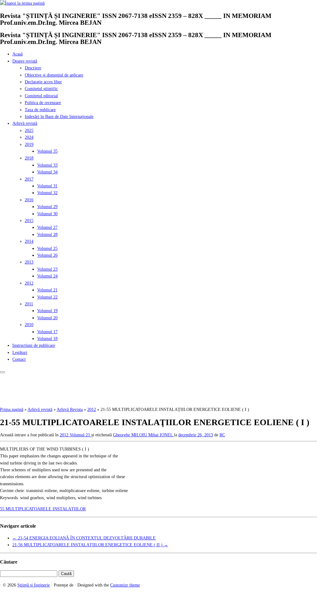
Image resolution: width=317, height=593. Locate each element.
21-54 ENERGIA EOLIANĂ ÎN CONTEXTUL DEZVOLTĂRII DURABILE (84, 538)
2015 (29, 220)
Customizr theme (125, 585)
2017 (29, 179)
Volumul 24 (47, 276)
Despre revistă (24, 61)
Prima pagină (11, 409)
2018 (29, 158)
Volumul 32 (47, 192)
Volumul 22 (47, 297)
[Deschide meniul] (2, 372)
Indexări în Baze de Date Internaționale (59, 116)
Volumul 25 (47, 248)
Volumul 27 (47, 227)
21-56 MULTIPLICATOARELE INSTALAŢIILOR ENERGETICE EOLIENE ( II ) (90, 545)
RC (222, 435)
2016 (29, 200)
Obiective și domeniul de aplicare (54, 75)
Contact (19, 359)
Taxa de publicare (40, 109)
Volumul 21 (47, 290)
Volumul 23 (47, 269)
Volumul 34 (47, 172)
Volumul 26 (47, 255)
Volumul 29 (47, 206)
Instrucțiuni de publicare (33, 345)
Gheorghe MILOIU (130, 435)
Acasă (17, 54)
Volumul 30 (47, 213)
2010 (29, 324)
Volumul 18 (47, 338)
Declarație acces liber (43, 82)
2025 (29, 130)
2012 (29, 283)
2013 (29, 262)
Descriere (33, 68)
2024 (29, 137)
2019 (29, 144)
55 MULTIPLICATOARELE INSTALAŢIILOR (43, 509)
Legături (19, 352)
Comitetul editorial (41, 96)
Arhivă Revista (70, 409)
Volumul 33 (47, 165)
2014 (29, 241)
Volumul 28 (47, 234)
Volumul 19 (47, 310)
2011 (29, 304)
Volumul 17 (47, 331)
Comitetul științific (41, 88)
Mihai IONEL (161, 435)
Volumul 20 (47, 318)
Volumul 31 (47, 186)
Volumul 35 (47, 151)
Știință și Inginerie (33, 585)
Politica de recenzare (43, 102)
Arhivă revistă (24, 123)
